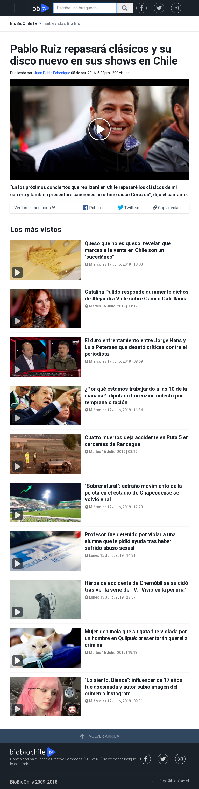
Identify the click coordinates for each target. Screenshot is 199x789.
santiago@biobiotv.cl (170, 781)
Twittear (131, 207)
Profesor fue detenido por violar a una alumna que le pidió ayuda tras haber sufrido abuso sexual (130, 541)
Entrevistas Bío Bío (62, 23)
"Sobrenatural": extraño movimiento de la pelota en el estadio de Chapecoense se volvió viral (133, 493)
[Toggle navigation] (21, 8)
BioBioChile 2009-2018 (34, 782)
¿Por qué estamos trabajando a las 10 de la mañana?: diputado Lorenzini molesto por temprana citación (136, 396)
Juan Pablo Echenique (52, 73)
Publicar (96, 207)
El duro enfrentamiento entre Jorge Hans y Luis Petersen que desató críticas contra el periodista (136, 347)
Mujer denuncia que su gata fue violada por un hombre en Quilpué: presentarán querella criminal (136, 638)
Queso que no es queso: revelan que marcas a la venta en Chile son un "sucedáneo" (128, 250)
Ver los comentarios (33, 207)
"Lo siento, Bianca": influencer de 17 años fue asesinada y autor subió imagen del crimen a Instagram (133, 687)
